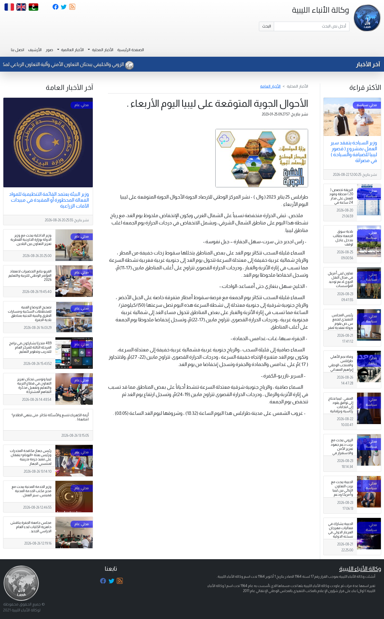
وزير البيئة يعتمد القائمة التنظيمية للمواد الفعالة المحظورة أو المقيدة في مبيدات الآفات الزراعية (49, 200)
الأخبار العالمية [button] (72, 49)
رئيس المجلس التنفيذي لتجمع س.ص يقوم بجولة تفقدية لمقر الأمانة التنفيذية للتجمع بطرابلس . (340, 325)
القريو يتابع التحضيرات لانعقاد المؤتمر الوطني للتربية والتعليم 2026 (29, 275)
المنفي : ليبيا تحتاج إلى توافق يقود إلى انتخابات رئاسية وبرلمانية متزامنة (340, 407)
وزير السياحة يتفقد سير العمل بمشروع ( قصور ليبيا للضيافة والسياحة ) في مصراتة (353, 151)
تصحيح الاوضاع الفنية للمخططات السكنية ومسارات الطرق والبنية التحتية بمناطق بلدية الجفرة (29, 313)
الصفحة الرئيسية (130, 49)
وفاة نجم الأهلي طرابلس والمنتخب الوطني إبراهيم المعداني (340, 363)
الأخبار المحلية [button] (102, 49)
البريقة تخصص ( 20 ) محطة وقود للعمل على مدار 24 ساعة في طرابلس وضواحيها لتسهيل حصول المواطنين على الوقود (341, 207)
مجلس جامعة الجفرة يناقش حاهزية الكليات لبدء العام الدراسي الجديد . (30, 527)
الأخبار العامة (270, 86)
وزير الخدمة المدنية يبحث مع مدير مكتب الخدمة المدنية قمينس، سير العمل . (31, 491)
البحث (266, 26)
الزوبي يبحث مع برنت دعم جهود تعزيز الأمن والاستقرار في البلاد (342, 448)
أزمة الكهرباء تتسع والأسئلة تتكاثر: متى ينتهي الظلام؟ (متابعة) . (50, 417)
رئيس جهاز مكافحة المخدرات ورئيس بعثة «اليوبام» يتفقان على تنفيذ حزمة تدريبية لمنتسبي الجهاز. (30, 457)
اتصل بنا (17, 49)
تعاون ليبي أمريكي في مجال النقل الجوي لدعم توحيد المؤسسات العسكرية (340, 281)
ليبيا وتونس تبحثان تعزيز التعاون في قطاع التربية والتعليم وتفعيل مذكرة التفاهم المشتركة (34, 385)
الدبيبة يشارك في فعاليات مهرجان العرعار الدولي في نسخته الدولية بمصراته (340, 532)
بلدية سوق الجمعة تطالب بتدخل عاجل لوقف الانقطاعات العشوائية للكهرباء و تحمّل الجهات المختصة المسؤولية (341, 248)
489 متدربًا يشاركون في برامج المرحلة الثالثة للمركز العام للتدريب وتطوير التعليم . (30, 347)
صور (49, 49)
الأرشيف (35, 49)
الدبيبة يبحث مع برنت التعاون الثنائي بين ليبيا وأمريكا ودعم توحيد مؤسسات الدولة (341, 492)
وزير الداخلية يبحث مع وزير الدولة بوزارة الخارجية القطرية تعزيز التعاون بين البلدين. (30, 239)
